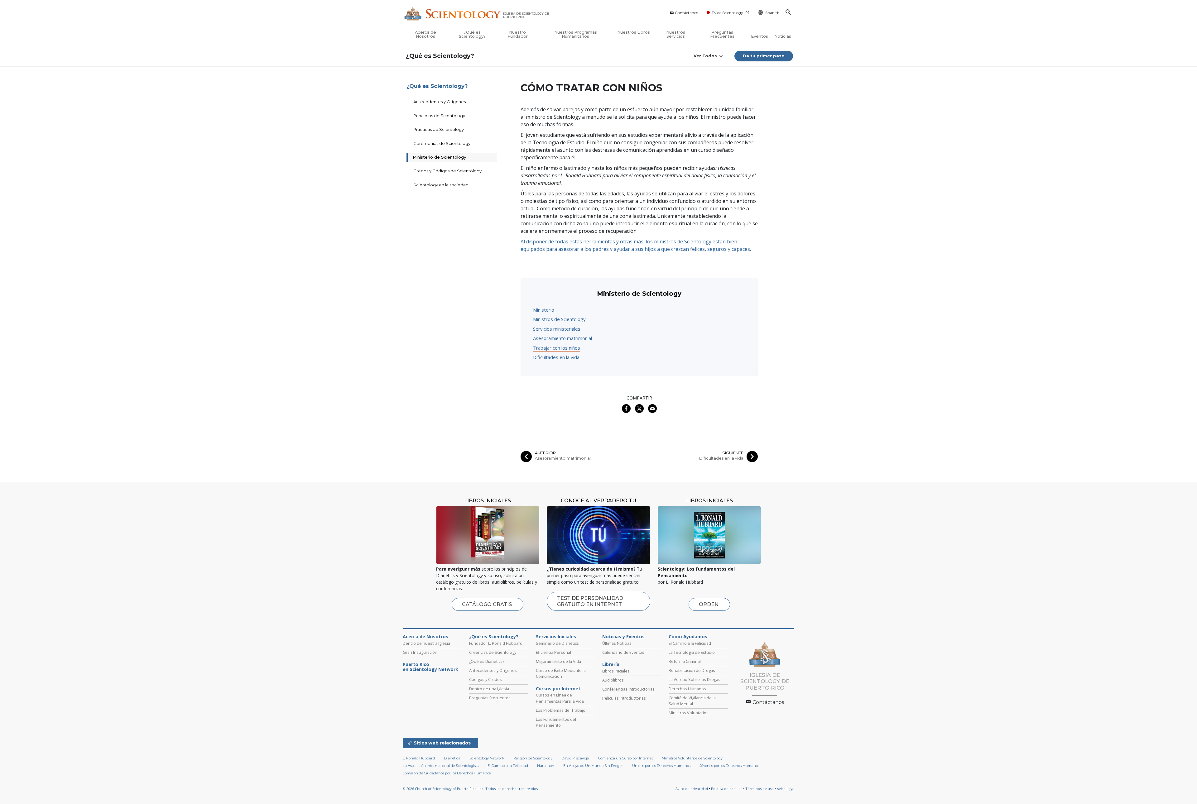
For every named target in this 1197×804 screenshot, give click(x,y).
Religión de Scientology (532, 758)
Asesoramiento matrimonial (562, 338)
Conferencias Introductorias (628, 689)
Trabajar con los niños (556, 348)
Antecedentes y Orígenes (439, 101)
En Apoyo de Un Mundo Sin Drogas (593, 765)
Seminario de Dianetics (557, 643)
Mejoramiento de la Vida (558, 661)
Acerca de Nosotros (425, 34)
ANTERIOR (545, 453)
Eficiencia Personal (553, 652)
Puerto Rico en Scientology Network (430, 667)
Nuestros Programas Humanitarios (575, 34)
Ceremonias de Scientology (441, 143)
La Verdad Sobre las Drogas (694, 679)
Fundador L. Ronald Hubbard (495, 643)
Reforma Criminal (685, 661)
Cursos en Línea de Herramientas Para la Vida (560, 698)
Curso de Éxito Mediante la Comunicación (561, 673)
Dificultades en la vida (556, 357)
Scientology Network (486, 758)
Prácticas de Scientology (438, 129)
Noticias (782, 36)
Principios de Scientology (439, 115)
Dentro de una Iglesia (489, 689)
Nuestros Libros (633, 32)
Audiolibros (613, 680)
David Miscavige (575, 758)
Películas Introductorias (624, 698)
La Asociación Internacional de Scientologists (440, 765)
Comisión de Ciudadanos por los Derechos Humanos (447, 773)
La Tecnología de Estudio (692, 652)
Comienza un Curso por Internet (625, 758)
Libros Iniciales (616, 671)
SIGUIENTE (732, 453)
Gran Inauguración (420, 652)
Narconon (545, 765)
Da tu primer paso (764, 55)
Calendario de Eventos (623, 652)
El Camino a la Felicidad (690, 643)
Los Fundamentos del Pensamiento (556, 722)
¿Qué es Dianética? (486, 661)
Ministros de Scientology (559, 319)
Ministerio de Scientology (439, 157)
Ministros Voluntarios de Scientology (692, 758)
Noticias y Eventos (623, 636)
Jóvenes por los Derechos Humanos (729, 765)
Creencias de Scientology (492, 652)
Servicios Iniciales (556, 636)
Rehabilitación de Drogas (692, 670)
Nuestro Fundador (517, 34)
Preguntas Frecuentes (722, 34)
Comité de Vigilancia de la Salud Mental (692, 700)
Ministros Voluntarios (689, 712)
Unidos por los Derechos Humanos (661, 765)
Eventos (759, 36)
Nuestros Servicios (675, 34)
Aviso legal (785, 788)
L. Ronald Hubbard (419, 758)
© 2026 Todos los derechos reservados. (471, 788)
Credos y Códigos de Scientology (447, 170)
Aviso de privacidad (691, 788)
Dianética (452, 758)
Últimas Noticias (617, 643)
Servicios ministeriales (556, 329)
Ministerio (543, 310)
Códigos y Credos (485, 679)
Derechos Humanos (687, 689)
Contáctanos (686, 12)
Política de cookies (726, 788)
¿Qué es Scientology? (472, 34)
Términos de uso (759, 788)
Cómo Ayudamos (688, 636)
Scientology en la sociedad (441, 184)
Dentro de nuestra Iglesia (426, 643)
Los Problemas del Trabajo (560, 710)
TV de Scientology (727, 12)
